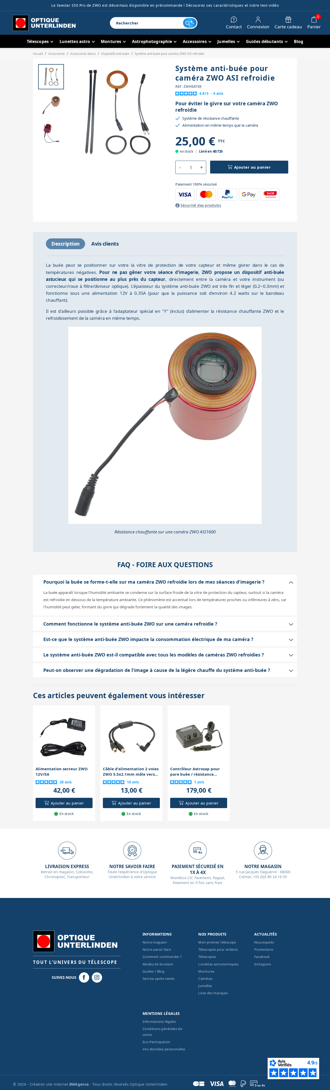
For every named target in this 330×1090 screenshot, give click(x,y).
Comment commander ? (162, 956)
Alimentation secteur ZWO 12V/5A (62, 771)
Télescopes (207, 956)
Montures (206, 971)
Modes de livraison (158, 964)
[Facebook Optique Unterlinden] (84, 977)
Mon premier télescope (217, 942)
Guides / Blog (153, 971)
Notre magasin (155, 942)
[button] (180, 167)
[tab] (65, 243)
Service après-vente (159, 978)
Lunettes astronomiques (218, 964)
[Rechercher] (189, 23)
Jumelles (205, 985)
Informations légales (159, 1021)
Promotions (264, 949)
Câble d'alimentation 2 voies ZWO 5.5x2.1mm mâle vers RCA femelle (131, 771)
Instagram (262, 964)
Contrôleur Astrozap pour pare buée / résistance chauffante (195, 771)
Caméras (205, 978)
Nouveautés (264, 942)
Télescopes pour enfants (218, 949)
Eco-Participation (156, 1042)
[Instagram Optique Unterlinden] (97, 977)
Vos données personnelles (164, 1049)
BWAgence (79, 1084)
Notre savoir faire (157, 949)
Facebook (262, 956)
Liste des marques (213, 993)
